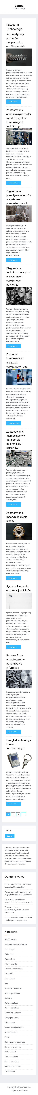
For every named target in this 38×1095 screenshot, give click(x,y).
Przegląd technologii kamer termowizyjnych (18, 744)
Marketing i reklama (13, 1013)
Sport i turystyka (12, 1062)
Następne (23, 814)
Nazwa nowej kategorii (14, 1027)
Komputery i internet (13, 988)
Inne (6, 983)
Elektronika (9, 954)
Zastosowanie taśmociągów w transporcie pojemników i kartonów (16, 439)
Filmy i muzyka (11, 964)
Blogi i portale (11, 940)
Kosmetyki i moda (12, 993)
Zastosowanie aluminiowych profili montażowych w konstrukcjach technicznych (18, 118)
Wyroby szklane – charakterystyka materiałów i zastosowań (17, 910)
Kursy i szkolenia (12, 1008)
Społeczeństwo (11, 1057)
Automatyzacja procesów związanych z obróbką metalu (16, 40)
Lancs (19, 5)
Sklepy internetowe (13, 1047)
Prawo (7, 1037)
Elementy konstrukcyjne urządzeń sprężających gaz (16, 360)
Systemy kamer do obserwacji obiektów (18, 588)
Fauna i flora (10, 959)
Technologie (10, 1071)
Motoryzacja (10, 1023)
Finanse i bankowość (13, 969)
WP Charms (23, 1091)
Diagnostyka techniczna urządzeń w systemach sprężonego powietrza (18, 276)
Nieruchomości (11, 1032)
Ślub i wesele (10, 1052)
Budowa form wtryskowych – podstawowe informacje (15, 661)
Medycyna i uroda (12, 1018)
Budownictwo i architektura (16, 944)
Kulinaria (8, 998)
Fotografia (9, 974)
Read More (13, 102)
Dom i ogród (10, 949)
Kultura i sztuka (11, 1003)
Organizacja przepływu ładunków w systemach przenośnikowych (18, 197)
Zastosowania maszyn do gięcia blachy (16, 517)
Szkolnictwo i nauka (13, 1066)
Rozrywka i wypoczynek (15, 1042)
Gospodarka (10, 979)
